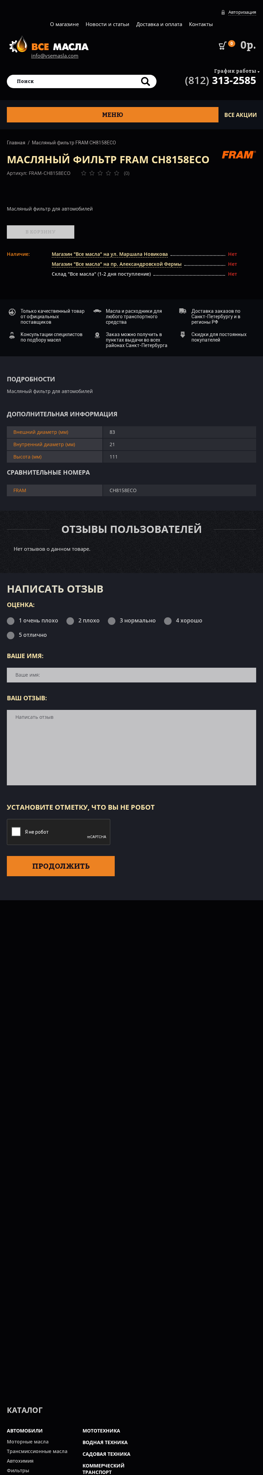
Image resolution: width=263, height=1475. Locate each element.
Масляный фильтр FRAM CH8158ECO (74, 142)
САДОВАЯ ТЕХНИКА (106, 1454)
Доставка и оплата (159, 24)
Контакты (201, 24)
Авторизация (242, 12)
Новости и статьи (107, 24)
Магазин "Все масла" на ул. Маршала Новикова (110, 254)
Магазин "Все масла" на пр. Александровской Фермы (116, 264)
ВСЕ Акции (240, 114)
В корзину (40, 232)
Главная (16, 142)
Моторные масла (28, 1441)
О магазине (64, 24)
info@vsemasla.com (54, 55)
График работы (235, 71)
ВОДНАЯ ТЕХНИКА (105, 1442)
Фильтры (18, 1470)
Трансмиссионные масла (37, 1451)
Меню (112, 114)
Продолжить (61, 865)
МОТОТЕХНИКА (101, 1430)
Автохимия (20, 1461)
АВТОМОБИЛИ (25, 1430)
